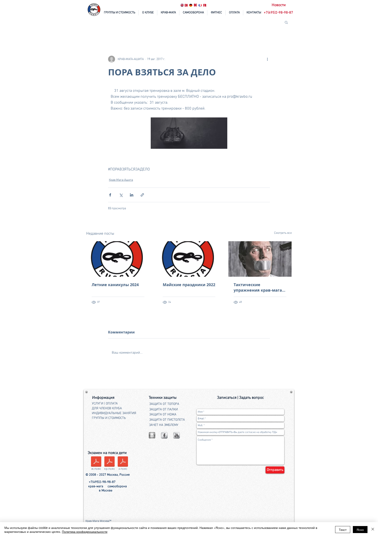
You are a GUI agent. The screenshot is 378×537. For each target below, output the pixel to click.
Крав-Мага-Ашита (121, 180)
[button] (279, 12)
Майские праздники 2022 (189, 284)
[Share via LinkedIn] (132, 195)
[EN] (182, 5)
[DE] (190, 5)
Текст (342, 529)
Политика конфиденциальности (84, 531)
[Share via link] (142, 195)
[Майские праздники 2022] (189, 259)
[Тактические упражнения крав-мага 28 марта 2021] (260, 259)
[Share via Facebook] (110, 195)
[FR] (200, 5)
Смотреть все (283, 233)
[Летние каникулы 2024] (118, 259)
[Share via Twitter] (121, 195)
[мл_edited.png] (152, 435)
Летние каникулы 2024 (115, 284)
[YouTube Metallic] (176, 435)
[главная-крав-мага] (94, 10)
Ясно (360, 529)
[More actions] (267, 59)
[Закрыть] (372, 529)
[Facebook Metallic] (164, 435)
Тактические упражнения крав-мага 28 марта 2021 (258, 287)
